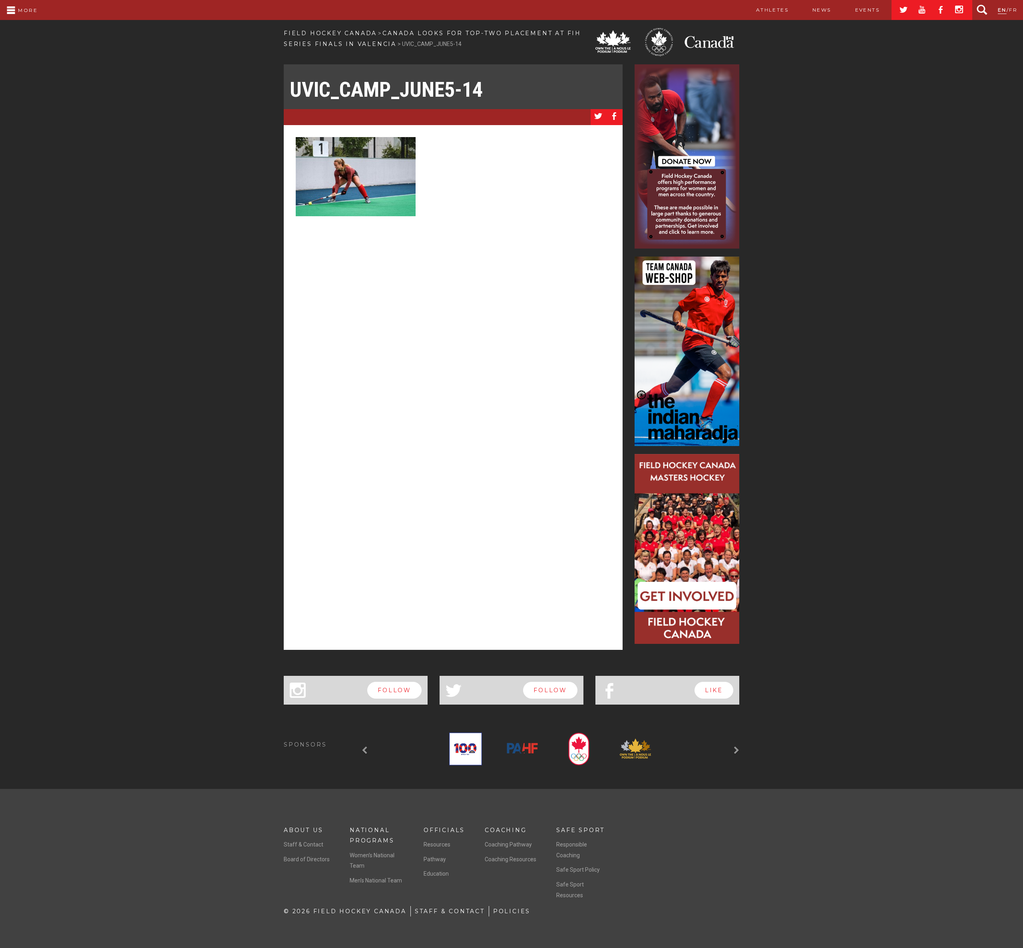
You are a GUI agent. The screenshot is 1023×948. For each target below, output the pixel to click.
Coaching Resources (510, 859)
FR (1013, 10)
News (821, 10)
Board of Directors (307, 859)
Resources (437, 844)
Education (436, 873)
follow (394, 690)
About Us (303, 830)
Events (867, 10)
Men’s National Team (376, 880)
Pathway (435, 859)
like (714, 690)
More (27, 10)
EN (1002, 10)
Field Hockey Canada (330, 33)
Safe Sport (580, 830)
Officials (444, 830)
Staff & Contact (303, 844)
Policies (511, 911)
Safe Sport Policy (578, 869)
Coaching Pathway (508, 844)
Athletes (772, 10)
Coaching (505, 830)
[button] (366, 751)
